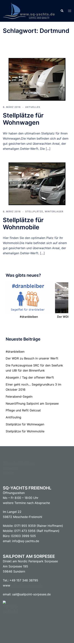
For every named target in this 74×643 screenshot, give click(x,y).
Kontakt (8, 473)
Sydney (37, 636)
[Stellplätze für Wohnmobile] (37, 183)
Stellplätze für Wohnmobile (23, 223)
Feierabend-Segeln (19, 396)
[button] (61, 10)
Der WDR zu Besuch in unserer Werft (32, 358)
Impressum (10, 468)
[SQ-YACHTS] (29, 10)
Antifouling (13, 417)
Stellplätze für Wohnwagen (23, 119)
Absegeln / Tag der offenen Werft (30, 377)
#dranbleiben (29, 316)
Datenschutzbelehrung (19, 463)
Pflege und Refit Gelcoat (23, 410)
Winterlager (54, 211)
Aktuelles (32, 107)
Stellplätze (34, 211)
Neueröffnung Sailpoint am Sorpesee (32, 403)
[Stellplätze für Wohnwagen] (37, 79)
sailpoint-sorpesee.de (26, 585)
